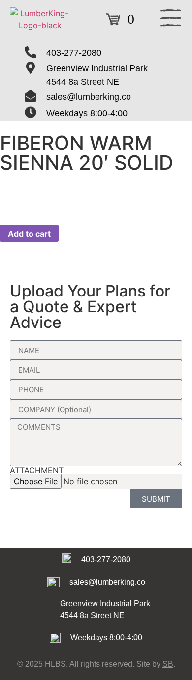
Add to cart (29, 233)
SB (167, 664)
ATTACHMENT (37, 470)
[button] (171, 19)
